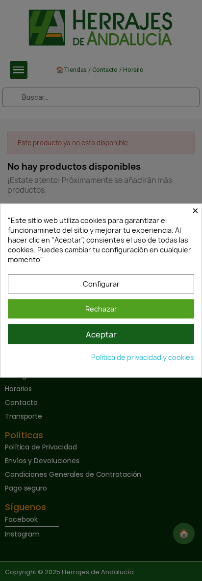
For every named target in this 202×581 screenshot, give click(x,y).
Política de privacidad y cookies (142, 357)
